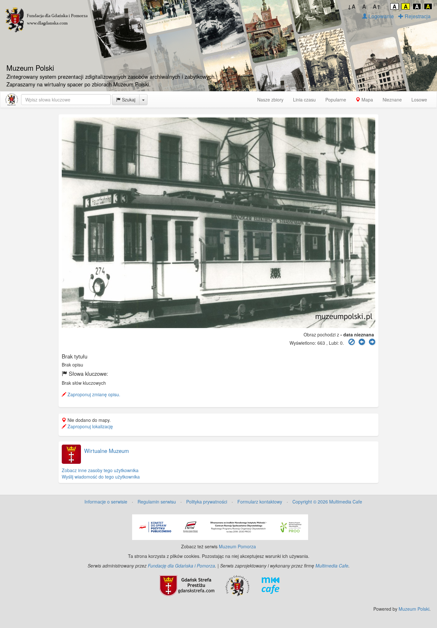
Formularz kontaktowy (259, 501)
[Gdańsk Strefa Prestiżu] (187, 585)
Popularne (335, 99)
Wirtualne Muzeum (106, 451)
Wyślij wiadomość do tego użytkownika (101, 476)
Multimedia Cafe (331, 565)
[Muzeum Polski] (11, 100)
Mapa (366, 99)
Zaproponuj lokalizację (89, 426)
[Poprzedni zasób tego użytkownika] (362, 342)
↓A (351, 6)
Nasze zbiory (270, 99)
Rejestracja (417, 16)
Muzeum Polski (414, 609)
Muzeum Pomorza (237, 546)
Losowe (419, 99)
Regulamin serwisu (157, 501)
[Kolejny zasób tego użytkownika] (372, 342)
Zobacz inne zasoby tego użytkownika (100, 470)
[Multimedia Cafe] (270, 585)
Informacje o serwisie (105, 501)
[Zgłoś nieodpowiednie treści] (351, 342)
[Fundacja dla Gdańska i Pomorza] (237, 585)
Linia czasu (304, 99)
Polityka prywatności (206, 501)
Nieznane (392, 99)
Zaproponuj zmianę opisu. (93, 394)
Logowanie (380, 16)
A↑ (377, 6)
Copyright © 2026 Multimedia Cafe (327, 501)
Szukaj (128, 99)
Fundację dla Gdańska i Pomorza (181, 565)
